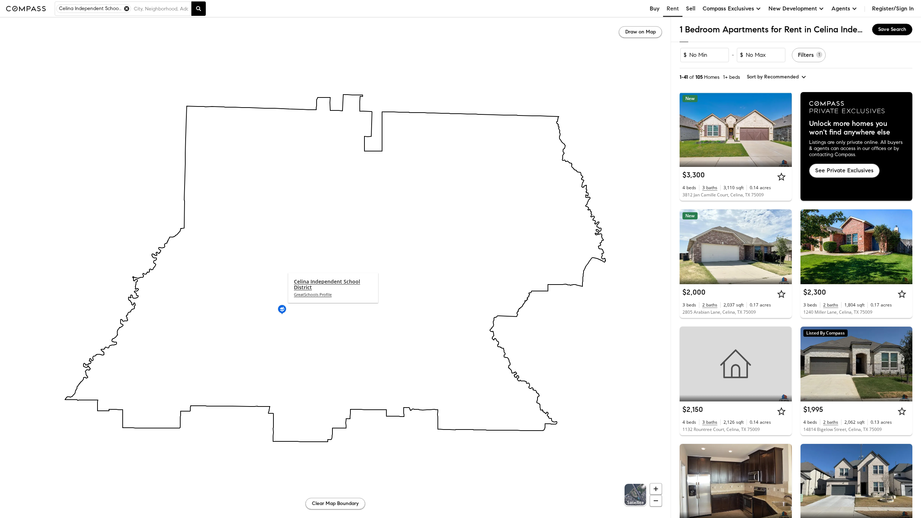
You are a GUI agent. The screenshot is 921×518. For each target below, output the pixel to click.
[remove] (127, 9)
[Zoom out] (656, 500)
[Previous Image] (688, 129)
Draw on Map (640, 32)
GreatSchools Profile (313, 294)
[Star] (781, 176)
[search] (198, 8)
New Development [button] (792, 8)
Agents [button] (840, 8)
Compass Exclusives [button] (728, 8)
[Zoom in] (656, 489)
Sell (690, 8)
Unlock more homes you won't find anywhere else (849, 128)
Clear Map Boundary (335, 503)
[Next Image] (783, 129)
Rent (673, 8)
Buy (654, 8)
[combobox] (161, 8)
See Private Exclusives (844, 170)
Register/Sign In (893, 8)
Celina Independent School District (327, 284)
